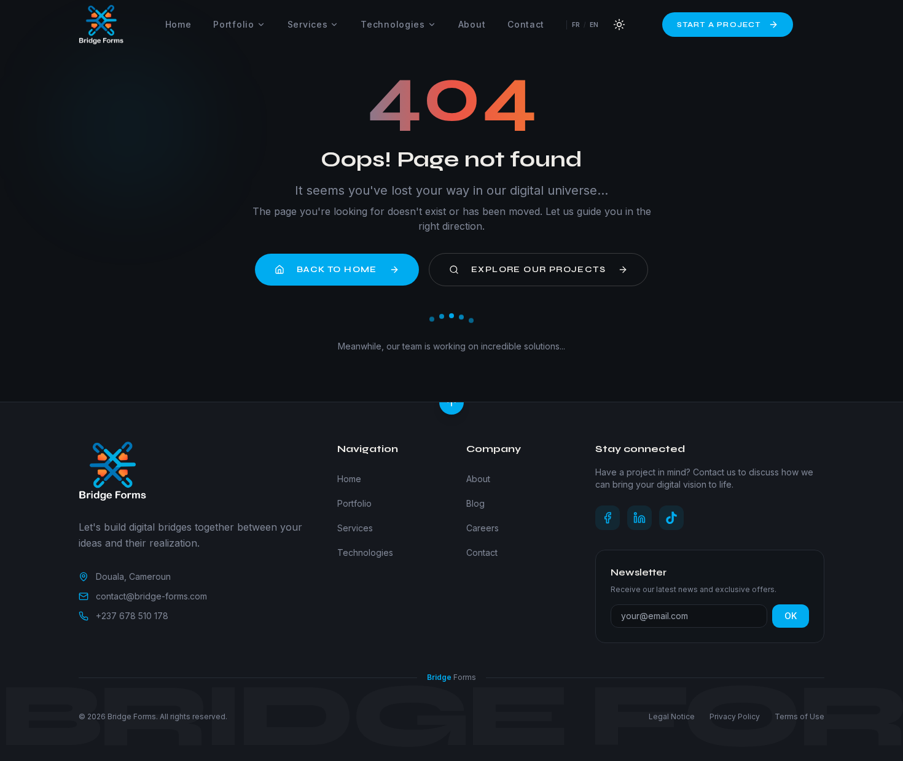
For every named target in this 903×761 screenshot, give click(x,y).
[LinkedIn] (639, 517)
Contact (525, 24)
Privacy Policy (735, 716)
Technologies (392, 24)
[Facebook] (607, 517)
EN (594, 24)
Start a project (719, 24)
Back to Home (337, 269)
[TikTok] (671, 517)
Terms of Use (799, 716)
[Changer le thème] (619, 25)
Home (178, 24)
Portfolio (233, 24)
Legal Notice (672, 716)
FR (576, 24)
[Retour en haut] (451, 402)
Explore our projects (538, 269)
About (472, 24)
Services (307, 24)
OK (790, 616)
